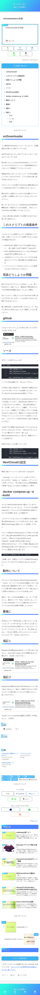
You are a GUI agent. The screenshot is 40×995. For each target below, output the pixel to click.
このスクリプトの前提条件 (15, 76)
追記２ (8, 112)
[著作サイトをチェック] (11, 809)
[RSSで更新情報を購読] (20, 814)
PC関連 (22, 776)
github (8, 84)
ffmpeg (15, 776)
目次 (18, 65)
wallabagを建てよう (8, 762)
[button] (26, 54)
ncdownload (24, 779)
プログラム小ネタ (25, 753)
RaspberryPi (30, 776)
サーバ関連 (7, 779)
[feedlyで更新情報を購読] (29, 809)
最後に (8, 104)
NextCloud (33, 779)
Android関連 (7, 776)
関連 (10, 122)
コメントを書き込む (20, 958)
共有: (11, 115)
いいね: (11, 119)
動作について (10, 100)
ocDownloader (11, 72)
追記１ (8, 108)
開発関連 (15, 779)
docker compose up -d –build (17, 96)
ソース (8, 88)
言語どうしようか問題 (14, 80)
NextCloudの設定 (12, 92)
